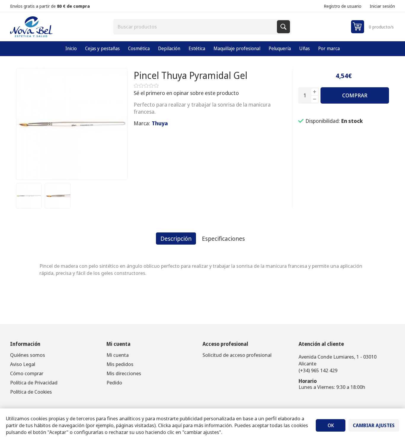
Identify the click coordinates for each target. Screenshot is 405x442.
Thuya (160, 123)
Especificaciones (223, 239)
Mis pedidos (119, 364)
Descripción (176, 239)
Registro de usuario (342, 6)
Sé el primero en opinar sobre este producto (186, 92)
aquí (177, 425)
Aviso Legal (22, 364)
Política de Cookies (31, 391)
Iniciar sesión (382, 6)
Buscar (283, 26)
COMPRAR (354, 95)
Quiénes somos (27, 354)
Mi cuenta (117, 354)
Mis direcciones (123, 373)
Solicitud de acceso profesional (237, 354)
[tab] (176, 238)
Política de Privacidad (34, 382)
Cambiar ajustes (374, 425)
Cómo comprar (26, 373)
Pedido (114, 382)
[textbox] (195, 26)
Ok (331, 425)
